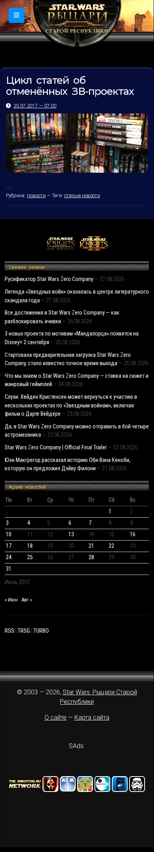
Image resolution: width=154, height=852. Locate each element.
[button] (16, 15)
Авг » (26, 600)
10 (8, 534)
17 (8, 546)
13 (71, 534)
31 (8, 568)
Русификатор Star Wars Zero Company (49, 279)
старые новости (82, 195)
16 (132, 534)
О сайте (56, 717)
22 (111, 546)
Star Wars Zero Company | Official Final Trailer (56, 447)
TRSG (24, 631)
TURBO (41, 631)
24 (8, 557)
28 (91, 557)
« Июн (11, 600)
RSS (9, 631)
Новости (36, 195)
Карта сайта (91, 717)
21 (91, 546)
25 (30, 557)
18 (30, 546)
